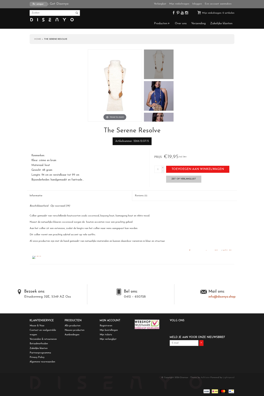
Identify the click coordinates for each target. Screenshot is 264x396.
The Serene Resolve (55, 39)
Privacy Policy (37, 357)
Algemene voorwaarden (42, 362)
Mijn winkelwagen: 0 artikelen (217, 13)
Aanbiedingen (72, 335)
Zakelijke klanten (221, 23)
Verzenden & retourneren (43, 339)
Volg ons (177, 320)
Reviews (141, 195)
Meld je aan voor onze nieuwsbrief (197, 337)
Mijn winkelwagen (179, 4)
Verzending (198, 23)
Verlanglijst (160, 4)
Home (37, 39)
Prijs (158, 157)
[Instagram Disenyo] (186, 13)
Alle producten (72, 326)
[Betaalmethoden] (206, 391)
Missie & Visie (37, 326)
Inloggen (197, 4)
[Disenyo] (52, 20)
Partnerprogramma (40, 353)
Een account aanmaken (218, 4)
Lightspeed (228, 377)
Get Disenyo (51, 4)
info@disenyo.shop (222, 296)
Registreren (106, 326)
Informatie (36, 195)
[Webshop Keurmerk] (149, 324)
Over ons (181, 23)
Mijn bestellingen (109, 330)
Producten (160, 23)
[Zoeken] (77, 13)
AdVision (205, 377)
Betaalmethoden (39, 343)
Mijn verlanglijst (108, 339)
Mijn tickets (106, 335)
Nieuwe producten (74, 330)
